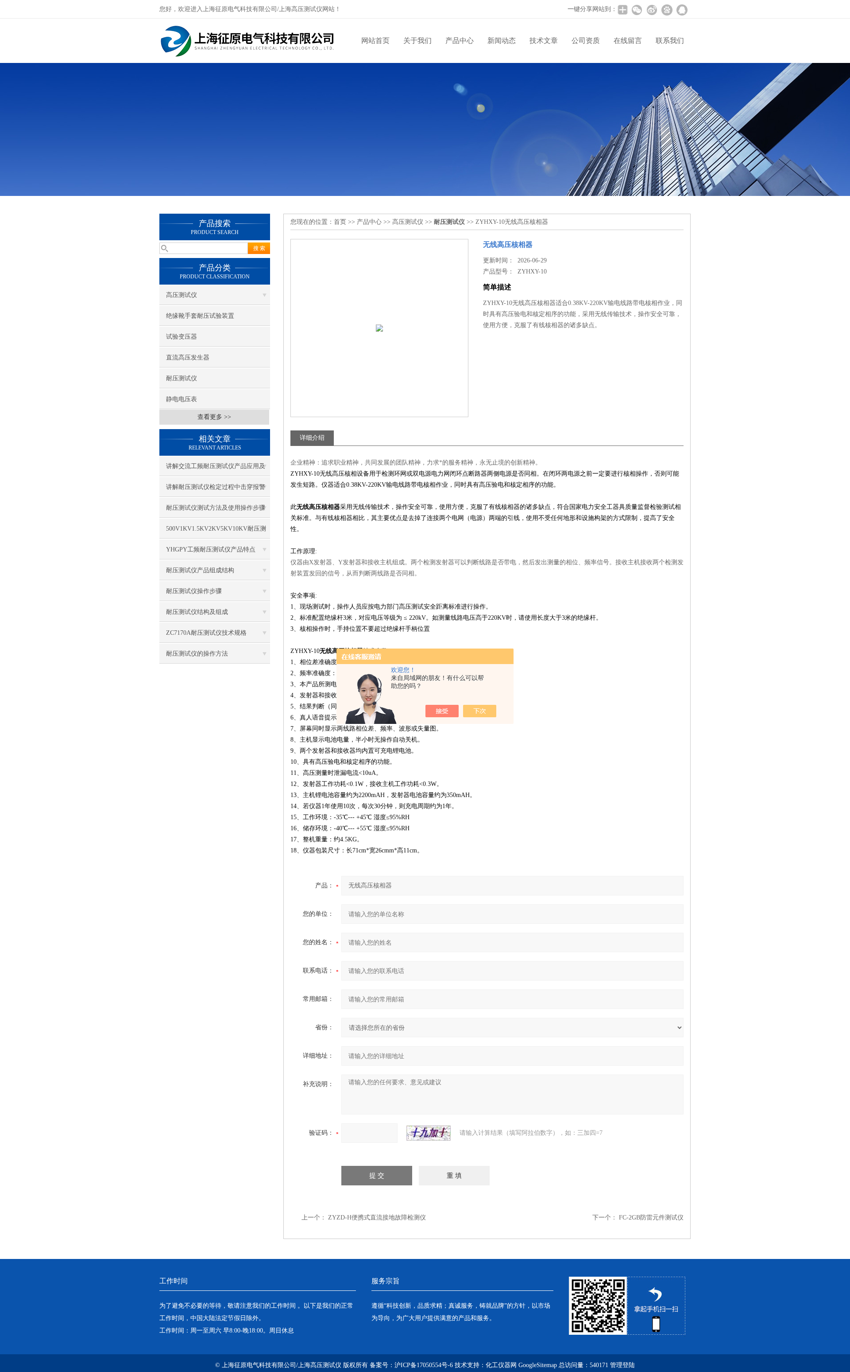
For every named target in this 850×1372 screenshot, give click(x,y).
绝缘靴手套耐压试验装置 (200, 316)
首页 (340, 222)
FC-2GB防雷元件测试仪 (651, 1217)
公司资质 (586, 40)
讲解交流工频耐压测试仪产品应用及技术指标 (215, 469)
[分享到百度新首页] (667, 10)
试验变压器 (181, 336)
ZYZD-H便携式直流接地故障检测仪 (377, 1217)
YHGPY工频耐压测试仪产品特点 (210, 549)
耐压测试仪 (181, 378)
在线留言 (628, 40)
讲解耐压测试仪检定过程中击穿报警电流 (215, 490)
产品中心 (459, 40)
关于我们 (417, 40)
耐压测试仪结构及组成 (197, 612)
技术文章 (543, 40)
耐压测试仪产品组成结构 (200, 570)
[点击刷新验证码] (428, 1133)
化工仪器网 (501, 1365)
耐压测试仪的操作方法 (197, 653)
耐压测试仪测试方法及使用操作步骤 (215, 507)
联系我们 (670, 40)
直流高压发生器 (187, 357)
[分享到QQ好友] (682, 10)
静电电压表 (181, 399)
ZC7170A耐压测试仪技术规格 (206, 632)
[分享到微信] (636, 10)
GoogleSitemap (537, 1365)
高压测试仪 (181, 295)
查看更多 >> (214, 417)
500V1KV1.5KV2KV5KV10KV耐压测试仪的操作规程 (216, 532)
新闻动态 (501, 40)
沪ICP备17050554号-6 (423, 1365)
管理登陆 (622, 1365)
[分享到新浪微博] (651, 10)
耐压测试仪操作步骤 (194, 591)
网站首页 (375, 40)
